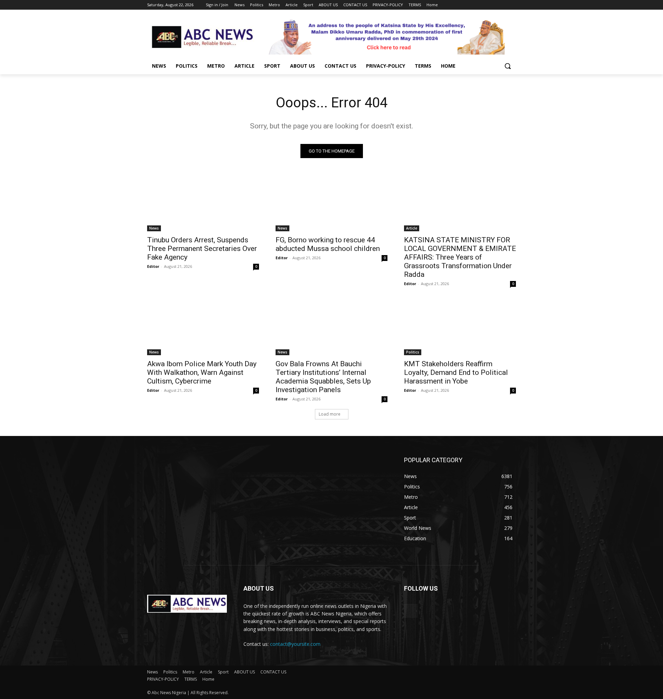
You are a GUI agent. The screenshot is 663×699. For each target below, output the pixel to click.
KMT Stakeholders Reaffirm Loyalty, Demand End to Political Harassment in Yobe (456, 372)
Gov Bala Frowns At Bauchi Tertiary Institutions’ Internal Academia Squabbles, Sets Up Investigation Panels (323, 377)
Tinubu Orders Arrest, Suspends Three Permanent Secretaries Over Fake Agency (202, 248)
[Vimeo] (502, 5)
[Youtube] (512, 5)
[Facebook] (474, 5)
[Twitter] (493, 5)
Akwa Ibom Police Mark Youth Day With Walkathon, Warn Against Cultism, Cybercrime (202, 372)
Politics (412, 352)
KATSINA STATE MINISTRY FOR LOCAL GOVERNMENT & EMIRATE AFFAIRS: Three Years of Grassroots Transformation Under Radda (460, 257)
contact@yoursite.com (295, 644)
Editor (153, 266)
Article (411, 228)
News (154, 228)
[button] (507, 66)
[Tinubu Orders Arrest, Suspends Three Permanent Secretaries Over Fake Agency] (203, 203)
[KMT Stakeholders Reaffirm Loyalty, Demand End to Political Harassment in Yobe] (460, 327)
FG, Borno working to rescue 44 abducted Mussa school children (328, 244)
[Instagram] (483, 5)
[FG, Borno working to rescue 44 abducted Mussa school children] (331, 203)
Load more (329, 414)
